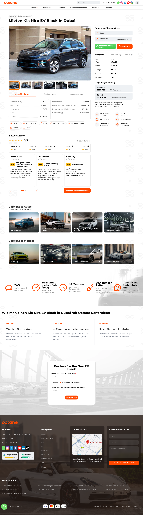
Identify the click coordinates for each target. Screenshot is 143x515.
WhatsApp (66, 382)
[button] (22, 190)
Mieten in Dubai (13, 486)
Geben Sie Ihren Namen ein (63, 374)
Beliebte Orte (47, 439)
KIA (30, 16)
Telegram (76, 382)
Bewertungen (47, 458)
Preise (43, 435)
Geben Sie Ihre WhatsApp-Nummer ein (68, 387)
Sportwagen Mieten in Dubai (84, 490)
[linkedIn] (23, 448)
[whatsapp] (118, 2)
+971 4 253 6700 (109, 2)
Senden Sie (71, 397)
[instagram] (121, 2)
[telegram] (125, 2)
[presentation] (12, 53)
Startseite (12, 16)
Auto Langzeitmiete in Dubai (14, 493)
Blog (43, 446)
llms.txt (138, 509)
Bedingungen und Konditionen (128, 506)
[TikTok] (27, 448)
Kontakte (45, 450)
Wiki (43, 462)
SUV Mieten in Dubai (45, 490)
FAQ (43, 442)
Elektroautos (23, 16)
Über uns (45, 454)
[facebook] (15, 448)
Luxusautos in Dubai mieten (118, 490)
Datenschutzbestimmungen (101, 506)
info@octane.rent (9, 442)
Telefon (55, 382)
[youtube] (128, 2)
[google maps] (131, 2)
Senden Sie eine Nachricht (124, 463)
